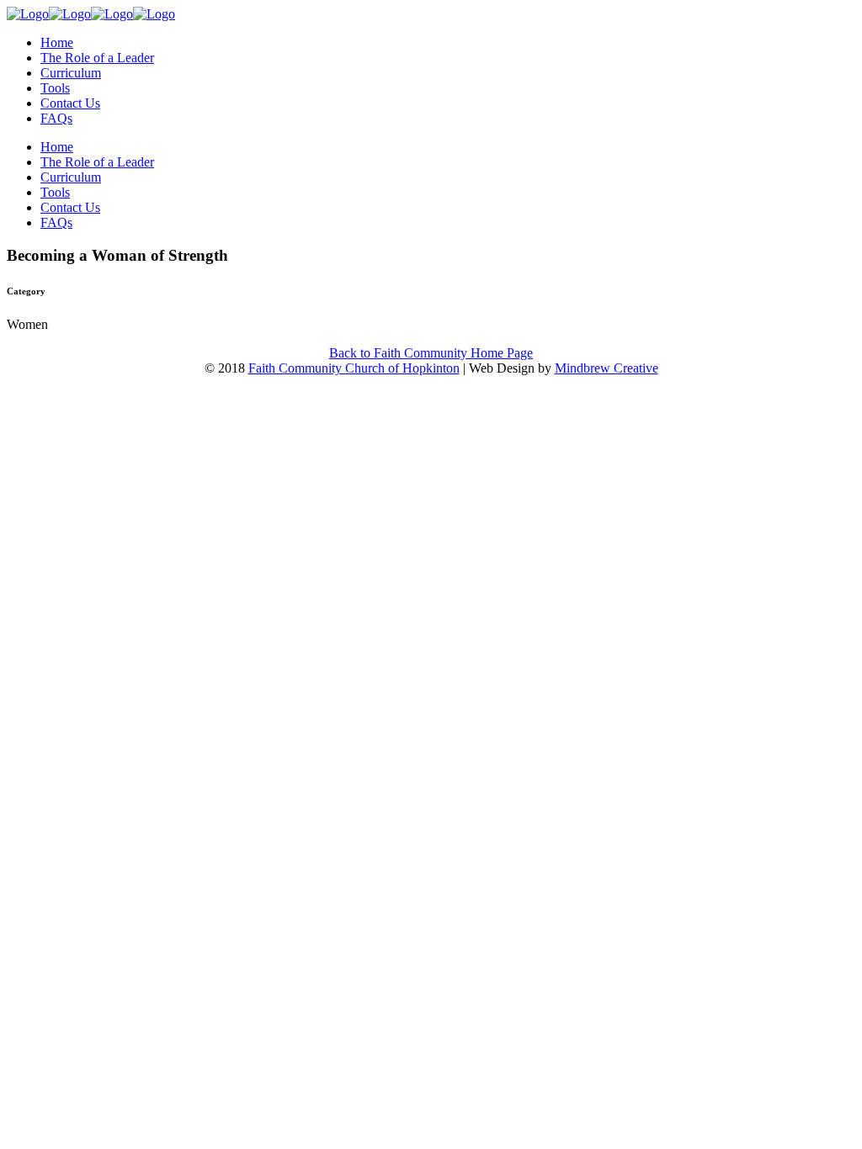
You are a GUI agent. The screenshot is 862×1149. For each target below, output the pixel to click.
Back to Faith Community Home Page (431, 353)
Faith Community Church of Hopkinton (354, 368)
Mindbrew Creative (606, 368)
